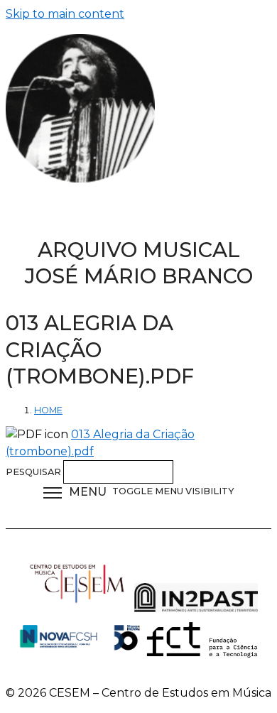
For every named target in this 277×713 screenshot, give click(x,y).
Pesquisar (34, 472)
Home (48, 410)
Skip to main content (65, 14)
